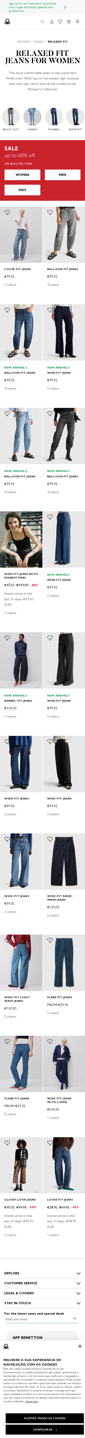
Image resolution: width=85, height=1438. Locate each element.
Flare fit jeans (59, 997)
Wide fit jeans (59, 372)
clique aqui (31, 1401)
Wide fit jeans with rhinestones (21, 575)
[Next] (65, 7)
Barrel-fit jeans (18, 700)
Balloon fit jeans (62, 269)
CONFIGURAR (43, 1429)
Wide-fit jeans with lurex (59, 1100)
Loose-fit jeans (17, 269)
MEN (62, 175)
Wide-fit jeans (16, 798)
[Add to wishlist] (7, 212)
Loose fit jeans (60, 1199)
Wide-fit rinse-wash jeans (60, 897)
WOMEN (22, 175)
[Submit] (74, 1318)
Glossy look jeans (20, 1199)
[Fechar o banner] (80, 1346)
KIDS (22, 190)
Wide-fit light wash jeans (17, 999)
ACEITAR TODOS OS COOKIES (45, 1418)
